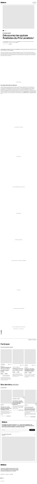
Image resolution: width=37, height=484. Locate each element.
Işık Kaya (7, 90)
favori (17, 42)
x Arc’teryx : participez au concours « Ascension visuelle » (30, 369)
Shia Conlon (8, 87)
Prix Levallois (6, 41)
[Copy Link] (18, 334)
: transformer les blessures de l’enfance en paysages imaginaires (18, 402)
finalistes (19, 41)
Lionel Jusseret (27, 88)
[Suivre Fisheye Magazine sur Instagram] (2, 478)
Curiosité (30, 339)
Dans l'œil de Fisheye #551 (6, 434)
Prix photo (34, 339)
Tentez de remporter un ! (6, 370)
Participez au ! (18, 369)
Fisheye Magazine (33, 416)
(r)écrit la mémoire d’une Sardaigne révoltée (6, 408)
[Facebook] (18, 331)
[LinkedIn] (18, 332)
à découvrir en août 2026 (30, 408)
